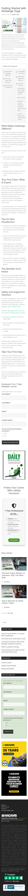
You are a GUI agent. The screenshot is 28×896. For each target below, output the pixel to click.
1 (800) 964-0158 (22, 818)
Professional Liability (9, 317)
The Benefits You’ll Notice (21, 72)
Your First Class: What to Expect (8, 80)
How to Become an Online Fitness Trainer (22, 116)
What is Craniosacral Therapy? (10, 647)
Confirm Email (7, 420)
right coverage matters (14, 307)
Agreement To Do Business (7, 871)
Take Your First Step (20, 84)
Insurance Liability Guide (7, 810)
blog (3, 558)
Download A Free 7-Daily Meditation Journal (21, 91)
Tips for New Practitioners (8, 86)
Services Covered (6, 662)
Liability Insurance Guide (8, 666)
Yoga (11, 613)
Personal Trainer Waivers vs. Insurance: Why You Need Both (22, 105)
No (5, 436)
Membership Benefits (7, 669)
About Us (3, 805)
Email (4, 411)
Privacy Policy (12, 869)
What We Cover (5, 807)
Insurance (11, 558)
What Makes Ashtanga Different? (8, 73)
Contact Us (4, 808)
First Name (6, 394)
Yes (5, 433)
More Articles (21, 97)
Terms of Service (21, 869)
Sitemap (17, 871)
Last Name (6, 403)
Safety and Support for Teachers (21, 78)
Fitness (7, 558)
